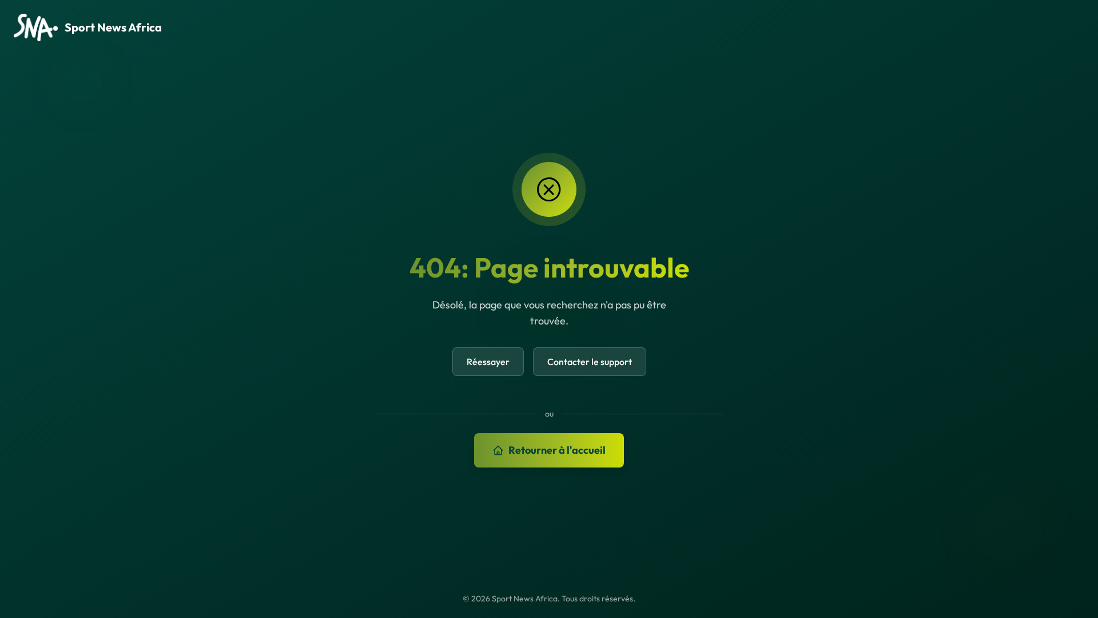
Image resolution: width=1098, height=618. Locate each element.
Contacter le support (589, 361)
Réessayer (488, 361)
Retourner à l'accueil (557, 450)
